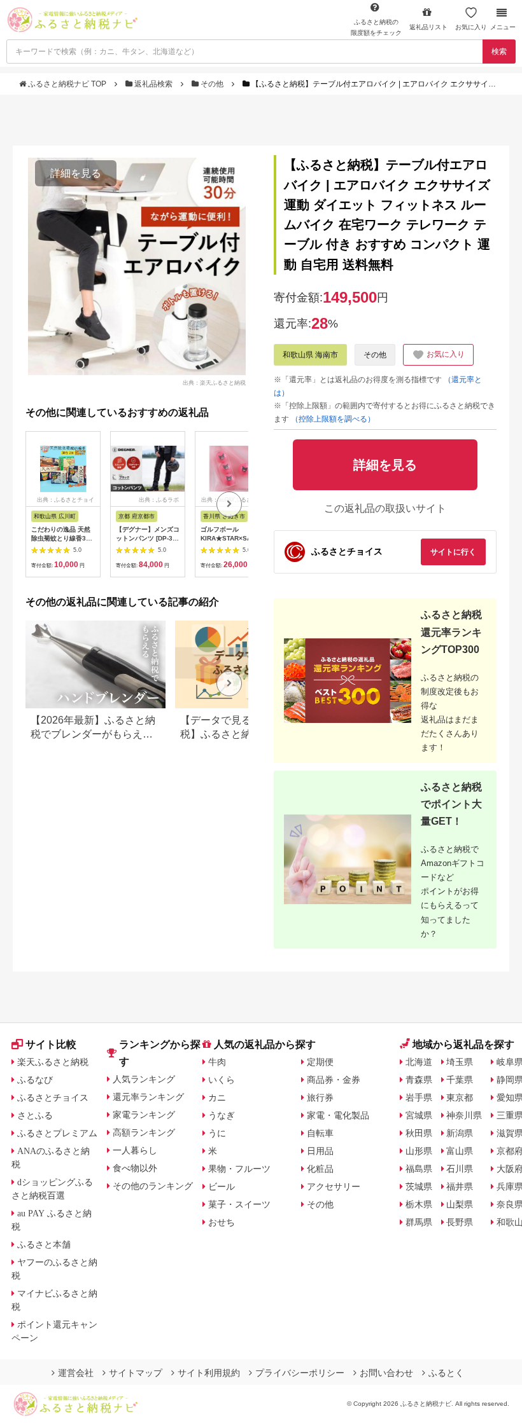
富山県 (459, 1150)
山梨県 (459, 1204)
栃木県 (419, 1204)
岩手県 (419, 1097)
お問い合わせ (386, 1373)
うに (217, 1133)
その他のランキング (153, 1185)
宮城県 (419, 1115)
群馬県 (419, 1222)
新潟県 (459, 1133)
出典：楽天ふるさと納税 (214, 382)
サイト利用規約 (209, 1373)
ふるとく (446, 1373)
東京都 (459, 1097)
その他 (212, 83)
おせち (221, 1222)
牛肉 (217, 1061)
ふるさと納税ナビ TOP (67, 83)
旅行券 (320, 1097)
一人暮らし (135, 1150)
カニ (217, 1097)
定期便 (320, 1061)
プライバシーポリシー (299, 1373)
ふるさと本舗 (44, 1244)
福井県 (459, 1186)
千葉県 (459, 1079)
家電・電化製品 (338, 1115)
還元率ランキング (148, 1096)
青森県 (419, 1079)
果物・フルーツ (239, 1168)
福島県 (419, 1168)
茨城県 (419, 1186)
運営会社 (76, 1373)
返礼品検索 (153, 83)
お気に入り (471, 27)
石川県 (459, 1168)
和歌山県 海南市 (310, 354)
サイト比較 (50, 1044)
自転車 (320, 1133)
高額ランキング (144, 1132)
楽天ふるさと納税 (52, 1061)
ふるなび (35, 1079)
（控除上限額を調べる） (333, 419)
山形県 (419, 1150)
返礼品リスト (428, 27)
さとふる (35, 1115)
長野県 (459, 1222)
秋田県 (419, 1133)
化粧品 (320, 1168)
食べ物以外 (135, 1168)
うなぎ (221, 1115)
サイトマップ (135, 1373)
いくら (221, 1079)
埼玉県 (459, 1061)
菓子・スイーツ (239, 1204)
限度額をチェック (376, 27)
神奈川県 (464, 1115)
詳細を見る (75, 173)
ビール (221, 1186)
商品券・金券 (333, 1079)
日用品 (320, 1150)
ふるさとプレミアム (57, 1133)
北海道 (419, 1061)
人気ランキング (144, 1079)
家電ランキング (144, 1114)
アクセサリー (333, 1186)
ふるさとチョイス (52, 1097)
